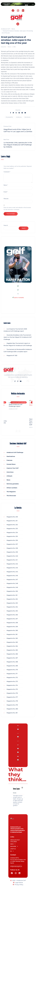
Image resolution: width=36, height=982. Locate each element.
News (9, 47)
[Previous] (16, 431)
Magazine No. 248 (12, 583)
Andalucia (19, 117)
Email (6, 192)
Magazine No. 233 (12, 528)
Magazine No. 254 (12, 607)
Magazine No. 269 (12, 666)
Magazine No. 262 (12, 638)
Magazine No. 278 (12, 701)
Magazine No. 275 (12, 689)
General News (11, 464)
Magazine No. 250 (12, 591)
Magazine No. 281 (12, 713)
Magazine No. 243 (12, 567)
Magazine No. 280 (12, 709)
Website (6, 198)
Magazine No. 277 (12, 697)
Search (6, 225)
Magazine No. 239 (12, 552)
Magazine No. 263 (12, 642)
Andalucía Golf (13, 409)
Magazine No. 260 (12, 630)
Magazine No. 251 (12, 595)
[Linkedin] (23, 10)
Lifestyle (9, 476)
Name (6, 185)
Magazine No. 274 (12, 685)
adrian (31, 427)
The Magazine (11, 491)
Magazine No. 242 (12, 564)
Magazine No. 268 (12, 662)
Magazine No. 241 (12, 560)
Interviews (10, 472)
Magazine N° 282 (12, 355)
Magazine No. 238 (12, 548)
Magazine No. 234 (12, 532)
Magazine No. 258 (12, 622)
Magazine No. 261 (12, 634)
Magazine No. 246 (12, 575)
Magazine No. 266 (12, 654)
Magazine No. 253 (12, 603)
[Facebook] (12, 10)
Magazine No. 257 (12, 618)
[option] (18, 405)
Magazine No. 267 (12, 658)
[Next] (19, 431)
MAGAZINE (13, 846)
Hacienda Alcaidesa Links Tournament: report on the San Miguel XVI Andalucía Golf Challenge (17, 337)
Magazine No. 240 (12, 556)
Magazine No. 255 (12, 611)
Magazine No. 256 (12, 615)
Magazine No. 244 (12, 571)
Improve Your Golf (12, 468)
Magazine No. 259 (12, 626)
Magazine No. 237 (12, 544)
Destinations (11, 456)
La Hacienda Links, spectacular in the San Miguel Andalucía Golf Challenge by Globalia (18, 145)
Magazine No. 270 (12, 669)
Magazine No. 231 (12, 520)
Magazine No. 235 (12, 536)
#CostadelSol (9, 117)
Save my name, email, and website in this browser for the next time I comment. (17, 208)
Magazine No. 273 (12, 681)
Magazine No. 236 (12, 540)
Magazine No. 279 (12, 705)
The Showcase (11, 495)
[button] (17, 24)
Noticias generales (13, 484)
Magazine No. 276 (12, 693)
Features (9, 460)
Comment (7, 172)
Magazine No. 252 (12, 599)
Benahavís (27, 117)
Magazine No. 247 (12, 579)
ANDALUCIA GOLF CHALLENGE (15, 840)
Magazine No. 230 (12, 517)
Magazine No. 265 (12, 650)
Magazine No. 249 (12, 587)
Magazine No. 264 (12, 646)
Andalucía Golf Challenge (18, 402)
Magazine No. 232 (12, 524)
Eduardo (3, 47)
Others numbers (12, 488)
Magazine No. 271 (12, 673)
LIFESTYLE (13, 848)
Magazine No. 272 (12, 677)
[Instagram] (18, 10)
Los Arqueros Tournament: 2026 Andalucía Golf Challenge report (18, 404)
